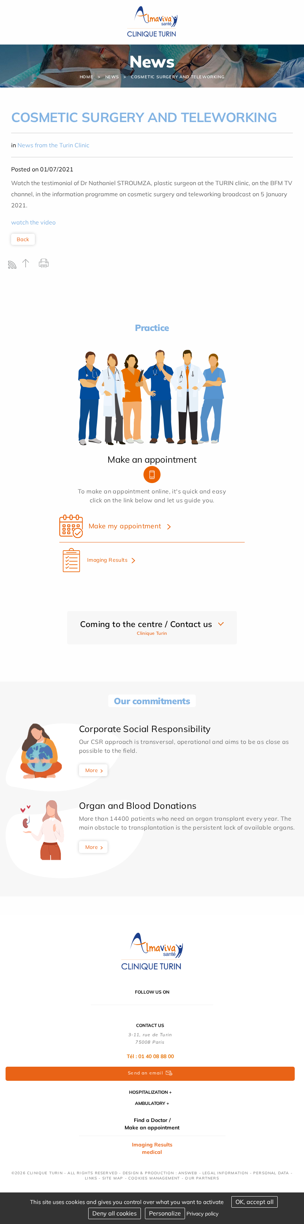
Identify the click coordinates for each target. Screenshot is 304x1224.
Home (86, 76)
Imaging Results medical (152, 1148)
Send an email (145, 1073)
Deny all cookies (114, 1213)
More (91, 770)
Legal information (225, 1173)
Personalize (165, 1213)
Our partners (202, 1178)
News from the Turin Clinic (53, 145)
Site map (112, 1178)
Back (23, 239)
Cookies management (154, 1178)
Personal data (271, 1173)
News (112, 76)
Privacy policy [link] (202, 1213)
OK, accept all (254, 1201)
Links (91, 1178)
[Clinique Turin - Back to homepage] (152, 21)
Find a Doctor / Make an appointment (152, 1124)
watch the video (33, 222)
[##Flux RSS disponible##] (14, 266)
